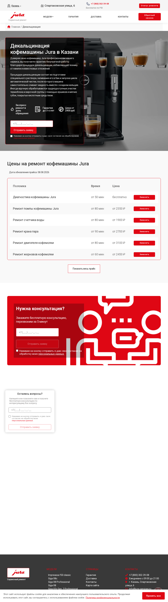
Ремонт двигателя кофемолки (33, 242)
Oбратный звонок (149, 16)
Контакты (123, 17)
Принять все (153, 595)
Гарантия (73, 17)
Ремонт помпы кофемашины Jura (36, 208)
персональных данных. (24, 138)
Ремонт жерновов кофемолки (33, 254)
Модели (47, 17)
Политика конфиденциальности (103, 597)
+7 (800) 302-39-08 (100, 3)
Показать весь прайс (84, 268)
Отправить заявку (23, 130)
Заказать (144, 197)
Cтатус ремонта (149, 6)
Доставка (96, 17)
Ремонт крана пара (25, 231)
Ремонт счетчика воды (28, 220)
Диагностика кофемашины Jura (34, 197)
